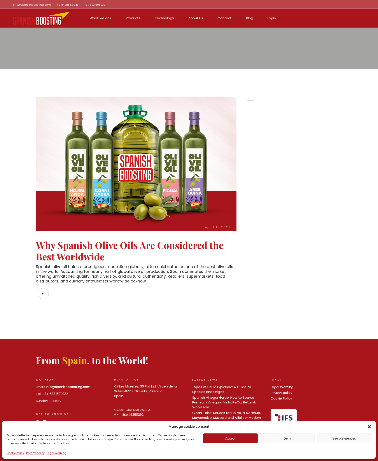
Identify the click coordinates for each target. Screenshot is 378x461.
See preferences (344, 438)
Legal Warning (56, 453)
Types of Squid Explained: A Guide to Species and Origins (221, 389)
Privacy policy (35, 453)
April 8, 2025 (218, 227)
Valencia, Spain (67, 5)
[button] (369, 426)
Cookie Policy (15, 453)
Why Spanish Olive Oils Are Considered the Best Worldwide (129, 251)
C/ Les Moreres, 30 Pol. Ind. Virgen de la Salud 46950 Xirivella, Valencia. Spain (145, 391)
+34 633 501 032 (94, 5)
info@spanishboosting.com (32, 5)
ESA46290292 (133, 414)
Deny (287, 438)
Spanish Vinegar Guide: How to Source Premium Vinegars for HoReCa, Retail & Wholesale (224, 402)
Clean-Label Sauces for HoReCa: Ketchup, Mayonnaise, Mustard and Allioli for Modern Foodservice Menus (226, 417)
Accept (230, 438)
